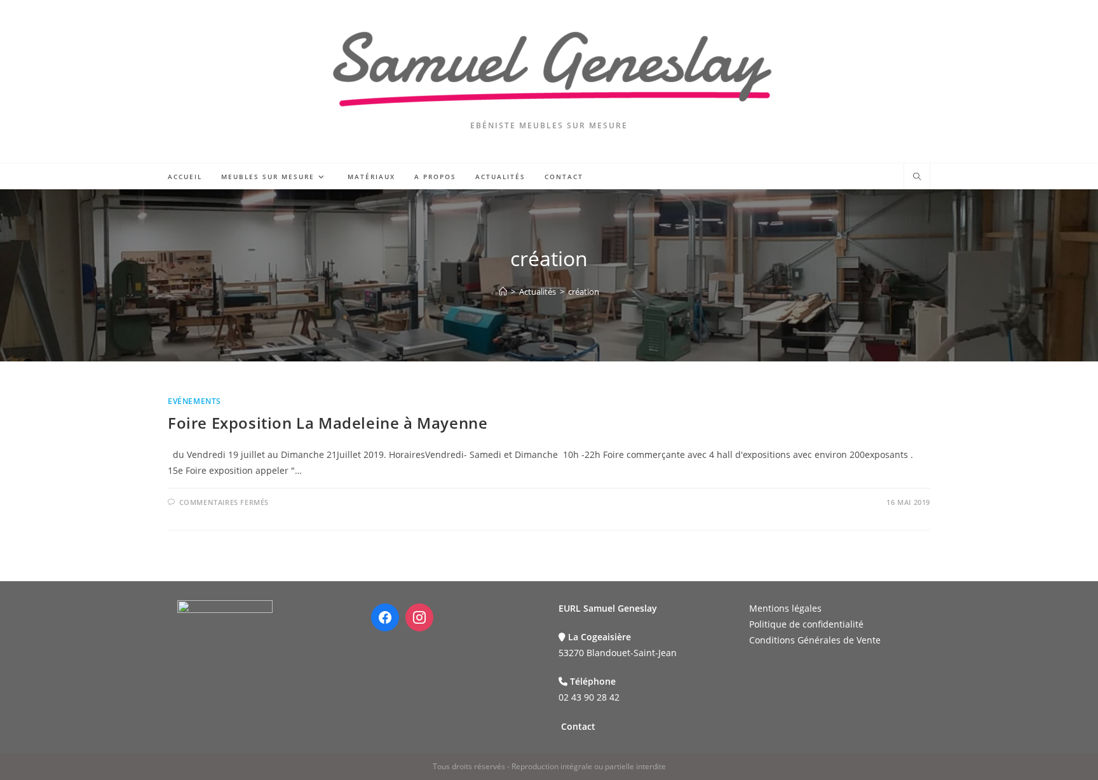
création (583, 291)
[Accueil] (503, 291)
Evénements (194, 401)
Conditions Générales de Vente (815, 640)
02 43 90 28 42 (589, 697)
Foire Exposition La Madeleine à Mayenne (327, 422)
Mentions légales (785, 608)
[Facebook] (385, 617)
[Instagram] (419, 617)
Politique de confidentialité (806, 624)
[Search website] (917, 177)
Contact (578, 726)
